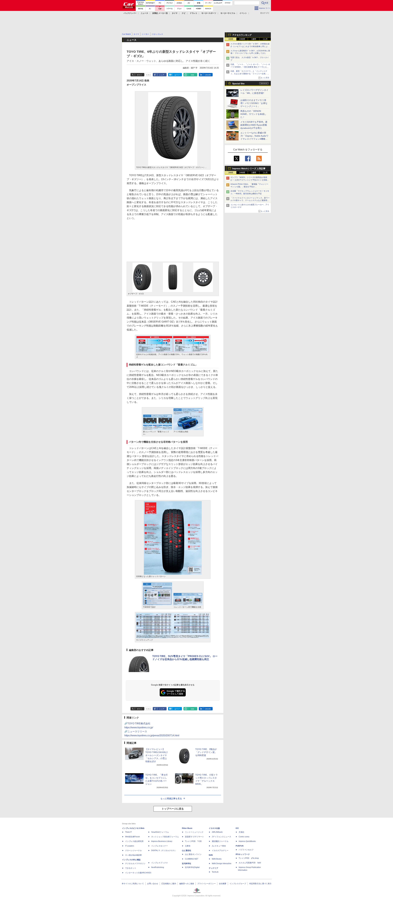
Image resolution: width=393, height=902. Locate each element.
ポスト (139, 75)
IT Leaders (129, 846)
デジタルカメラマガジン (135, 863)
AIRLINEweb (217, 832)
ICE (237, 828)
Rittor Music (187, 828)
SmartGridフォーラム (160, 832)
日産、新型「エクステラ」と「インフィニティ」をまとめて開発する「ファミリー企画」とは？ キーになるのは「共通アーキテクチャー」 (250, 73)
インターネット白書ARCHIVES (138, 873)
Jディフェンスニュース (221, 837)
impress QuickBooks (247, 841)
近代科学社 (186, 863)
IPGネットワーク (243, 854)
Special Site (238, 83)
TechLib (215, 872)
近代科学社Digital (192, 867)
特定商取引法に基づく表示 (260, 884)
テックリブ (213, 868)
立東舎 (188, 846)
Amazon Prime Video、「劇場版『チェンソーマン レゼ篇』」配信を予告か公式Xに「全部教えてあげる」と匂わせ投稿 (249, 186)
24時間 (242, 39)
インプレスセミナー (159, 846)
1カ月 (265, 39)
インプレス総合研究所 (134, 841)
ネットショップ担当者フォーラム (165, 837)
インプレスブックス (159, 863)
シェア (161, 75)
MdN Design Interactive (221, 863)
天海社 (241, 832)
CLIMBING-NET (191, 859)
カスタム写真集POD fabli (250, 863)
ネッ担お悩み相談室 (133, 855)
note (192, 75)
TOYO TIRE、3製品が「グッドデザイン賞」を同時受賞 (206, 752)
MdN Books (217, 859)
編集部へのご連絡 (186, 884)
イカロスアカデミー (220, 850)
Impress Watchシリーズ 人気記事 (248, 168)
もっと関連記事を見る (171, 798)
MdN (211, 855)
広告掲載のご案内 (168, 884)
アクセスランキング (242, 35)
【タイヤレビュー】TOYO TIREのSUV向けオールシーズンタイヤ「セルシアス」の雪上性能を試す (156, 755)
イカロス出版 (214, 828)
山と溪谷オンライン (193, 854)
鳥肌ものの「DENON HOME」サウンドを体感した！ (253, 114)
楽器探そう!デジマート (194, 837)
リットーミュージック (194, 832)
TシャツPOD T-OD (193, 841)
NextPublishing (157, 867)
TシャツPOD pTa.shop (249, 858)
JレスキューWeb (219, 846)
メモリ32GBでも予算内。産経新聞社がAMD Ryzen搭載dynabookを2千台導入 (253, 125)
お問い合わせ (152, 884)
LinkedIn (208, 75)
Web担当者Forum (132, 837)
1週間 (253, 39)
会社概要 (222, 884)
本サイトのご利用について (133, 884)
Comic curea (244, 837)
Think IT (128, 832)
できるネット (130, 868)
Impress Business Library (161, 841)
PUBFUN (239, 846)
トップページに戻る (173, 808)
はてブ (177, 75)
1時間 (230, 39)
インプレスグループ (238, 884)
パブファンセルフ (246, 850)
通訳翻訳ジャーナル (220, 841)
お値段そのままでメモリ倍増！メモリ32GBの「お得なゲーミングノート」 (253, 103)
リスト (148, 75)
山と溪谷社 (186, 850)
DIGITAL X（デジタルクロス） (163, 850)
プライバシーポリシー (206, 884)
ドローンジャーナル (133, 850)
